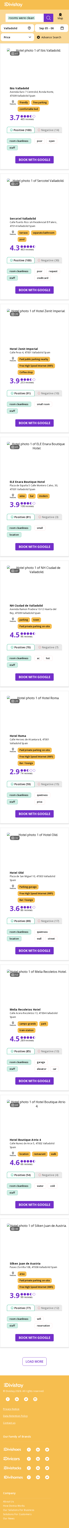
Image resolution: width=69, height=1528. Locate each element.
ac (38, 658)
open (51, 141)
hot (48, 658)
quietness (42, 795)
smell (40, 528)
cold (52, 1186)
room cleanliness (19, 141)
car (54, 1069)
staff (12, 147)
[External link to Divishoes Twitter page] (47, 1449)
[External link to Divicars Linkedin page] (38, 1458)
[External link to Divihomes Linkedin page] (38, 1477)
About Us (8, 1501)
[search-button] (48, 18)
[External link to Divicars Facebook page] (28, 1458)
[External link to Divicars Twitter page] (47, 1458)
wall (39, 938)
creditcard (42, 278)
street (51, 938)
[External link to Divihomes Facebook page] (28, 1477)
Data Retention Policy (15, 1416)
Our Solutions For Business (18, 1510)
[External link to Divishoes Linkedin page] (38, 1449)
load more (34, 1361)
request (53, 271)
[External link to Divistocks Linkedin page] (38, 1468)
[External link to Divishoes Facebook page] (28, 1449)
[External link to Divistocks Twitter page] (47, 1468)
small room (43, 404)
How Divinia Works (14, 1505)
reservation (43, 1325)
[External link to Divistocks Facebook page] (28, 1468)
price (40, 801)
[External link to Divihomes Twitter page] (47, 1477)
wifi (39, 1319)
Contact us (9, 1422)
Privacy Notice (11, 1409)
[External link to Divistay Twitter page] (26, 1399)
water (40, 1186)
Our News (8, 1518)
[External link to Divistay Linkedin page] (16, 1399)
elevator (41, 1069)
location (14, 534)
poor (39, 141)
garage (41, 1062)
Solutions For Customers (17, 1514)
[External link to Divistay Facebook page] (7, 1399)
